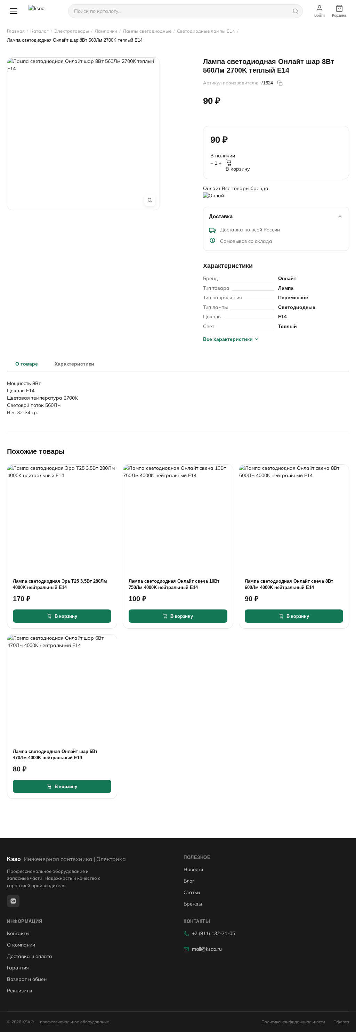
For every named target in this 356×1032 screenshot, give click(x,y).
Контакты (18, 933)
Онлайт (212, 188)
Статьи (192, 892)
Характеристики (74, 364)
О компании (21, 945)
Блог (189, 881)
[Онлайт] (276, 196)
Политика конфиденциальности (293, 1021)
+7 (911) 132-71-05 (213, 933)
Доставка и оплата (29, 956)
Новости (193, 869)
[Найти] (295, 11)
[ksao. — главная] (44, 11)
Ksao (66, 859)
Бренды (193, 904)
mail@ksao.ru (207, 949)
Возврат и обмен (27, 979)
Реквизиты (19, 991)
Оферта (341, 1021)
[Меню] (13, 11)
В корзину (238, 169)
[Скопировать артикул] (280, 83)
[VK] (13, 901)
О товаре (26, 364)
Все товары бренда (245, 188)
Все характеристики (228, 339)
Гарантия (18, 968)
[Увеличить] (149, 200)
